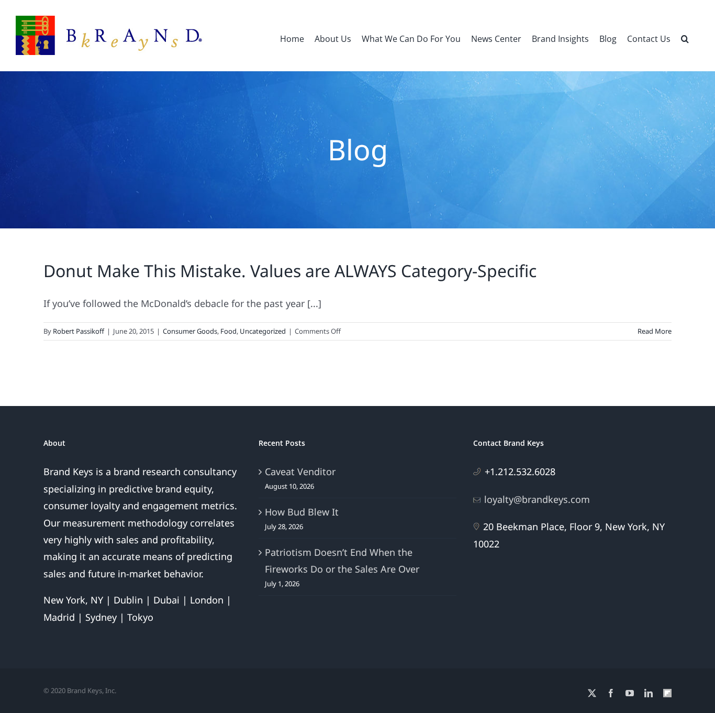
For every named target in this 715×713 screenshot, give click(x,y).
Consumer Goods (190, 331)
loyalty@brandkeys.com (537, 499)
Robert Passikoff (78, 331)
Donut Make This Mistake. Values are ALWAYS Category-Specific (290, 270)
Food (228, 331)
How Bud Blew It (302, 512)
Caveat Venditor (300, 471)
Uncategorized (263, 331)
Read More (655, 331)
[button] (685, 38)
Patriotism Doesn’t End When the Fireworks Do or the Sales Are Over (342, 560)
